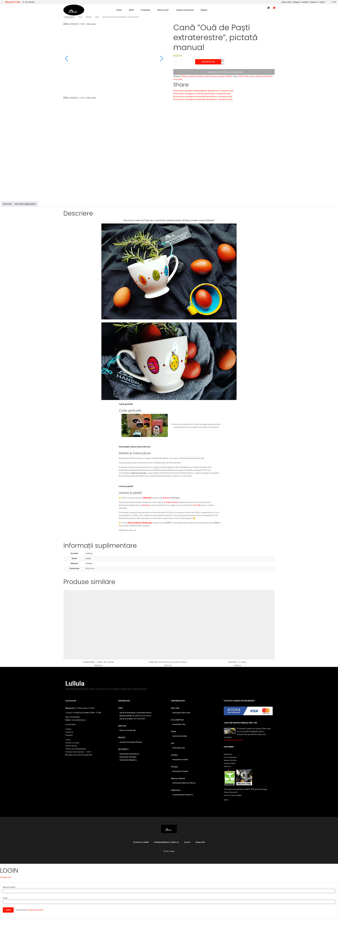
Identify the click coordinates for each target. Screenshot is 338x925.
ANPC (226, 800)
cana (251, 76)
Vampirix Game (229, 763)
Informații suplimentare (25, 204)
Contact (322, 2)
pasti (180, 79)
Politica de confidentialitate (75, 749)
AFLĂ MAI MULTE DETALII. (233, 740)
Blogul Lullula (286, 2)
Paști (97, 17)
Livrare (67, 740)
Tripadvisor (314, 2)
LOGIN (334, 2)
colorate (257, 76)
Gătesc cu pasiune (188, 76)
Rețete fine (228, 754)
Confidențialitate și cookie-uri (166, 842)
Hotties (200, 76)
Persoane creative (216, 76)
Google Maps (70, 724)
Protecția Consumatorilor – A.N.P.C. (78, 752)
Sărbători (89, 17)
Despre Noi (200, 842)
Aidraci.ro (227, 766)
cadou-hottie (243, 76)
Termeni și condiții (72, 743)
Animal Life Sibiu (230, 760)
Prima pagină (69, 17)
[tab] (7, 203)
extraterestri (267, 76)
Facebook (304, 2)
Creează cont (5, 877)
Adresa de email (9, 887)
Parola (5, 898)
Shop (80, 17)
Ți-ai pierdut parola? (35, 910)
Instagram (296, 2)
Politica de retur (71, 746)
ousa (175, 79)
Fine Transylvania (230, 757)
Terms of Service (230, 795)
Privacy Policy (229, 792)
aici (135, 530)
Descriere (7, 204)
